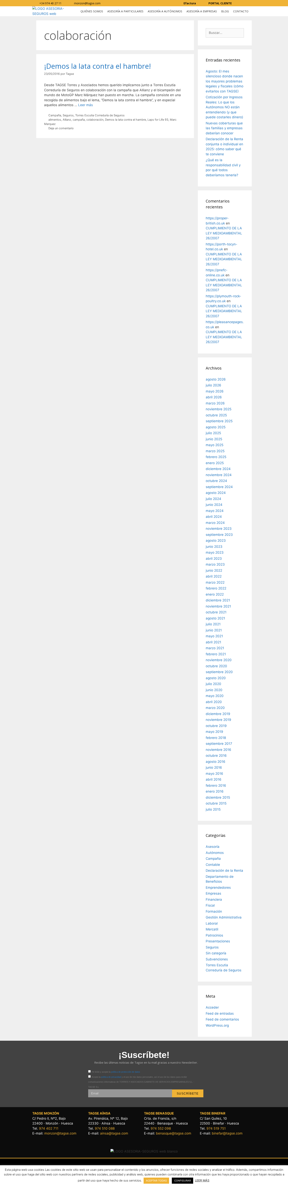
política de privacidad (111, 1077)
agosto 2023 (216, 540)
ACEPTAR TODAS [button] (156, 1180)
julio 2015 (213, 809)
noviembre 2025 (218, 409)
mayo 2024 (215, 511)
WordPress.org (217, 1025)
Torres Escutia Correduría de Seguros (100, 115)
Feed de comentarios (222, 1019)
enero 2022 (215, 594)
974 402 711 (48, 1128)
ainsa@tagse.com (114, 1133)
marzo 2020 (215, 708)
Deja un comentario (61, 128)
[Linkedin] (251, 3)
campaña (79, 119)
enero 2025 (215, 463)
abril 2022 (214, 576)
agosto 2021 (215, 618)
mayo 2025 (214, 445)
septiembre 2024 (219, 487)
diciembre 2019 (218, 714)
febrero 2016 (216, 785)
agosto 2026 (216, 379)
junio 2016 (214, 767)
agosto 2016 (215, 762)
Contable (213, 865)
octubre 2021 (216, 612)
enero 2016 (215, 791)
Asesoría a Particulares (125, 11)
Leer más (85, 105)
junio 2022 (214, 570)
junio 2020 (214, 690)
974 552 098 (161, 1128)
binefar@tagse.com (227, 1133)
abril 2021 (213, 642)
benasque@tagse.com (173, 1133)
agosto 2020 (216, 678)
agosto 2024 (216, 493)
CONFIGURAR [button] (182, 1180)
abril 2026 (214, 397)
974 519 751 (216, 1128)
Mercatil (212, 929)
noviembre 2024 (219, 475)
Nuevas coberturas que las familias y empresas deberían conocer (224, 128)
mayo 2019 (214, 732)
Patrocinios (214, 935)
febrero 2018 (216, 738)
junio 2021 (214, 630)
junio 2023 (214, 547)
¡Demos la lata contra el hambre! (97, 66)
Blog (225, 11)
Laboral (212, 923)
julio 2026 (213, 385)
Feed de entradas (220, 1013)
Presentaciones (218, 941)
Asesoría (212, 847)
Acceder (212, 1007)
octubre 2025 (216, 415)
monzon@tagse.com (60, 1133)
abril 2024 (214, 517)
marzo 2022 (215, 582)
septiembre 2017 (219, 744)
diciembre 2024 (218, 469)
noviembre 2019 (218, 720)
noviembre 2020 (219, 660)
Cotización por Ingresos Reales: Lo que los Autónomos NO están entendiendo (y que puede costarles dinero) (224, 107)
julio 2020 (213, 684)
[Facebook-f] (236, 3)
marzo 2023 (215, 564)
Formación (214, 911)
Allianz (67, 119)
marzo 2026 (215, 403)
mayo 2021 (214, 636)
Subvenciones (217, 959)
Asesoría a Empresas (202, 11)
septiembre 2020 (219, 672)
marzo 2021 (215, 648)
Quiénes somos (92, 11)
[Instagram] (244, 3)
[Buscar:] (225, 33)
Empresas (213, 893)
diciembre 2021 (218, 600)
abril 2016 (213, 779)
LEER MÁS (202, 1180)
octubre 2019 (216, 726)
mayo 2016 (214, 774)
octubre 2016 (216, 756)
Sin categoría (216, 953)
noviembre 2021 (218, 606)
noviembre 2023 (219, 529)
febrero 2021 (216, 654)
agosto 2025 (216, 427)
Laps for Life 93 (158, 119)
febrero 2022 (216, 588)
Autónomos (215, 853)
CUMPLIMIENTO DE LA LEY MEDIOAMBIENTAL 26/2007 (224, 233)
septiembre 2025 (219, 421)
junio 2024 (214, 505)
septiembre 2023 (219, 535)
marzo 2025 (215, 451)
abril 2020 (214, 702)
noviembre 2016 (218, 750)
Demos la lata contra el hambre (125, 119)
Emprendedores (218, 888)
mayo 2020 (215, 696)
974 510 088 (105, 1128)
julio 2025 (213, 433)
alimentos (54, 119)
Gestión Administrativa (224, 917)
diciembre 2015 (218, 797)
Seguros (68, 115)
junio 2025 (214, 439)
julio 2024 (213, 499)
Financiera (214, 899)
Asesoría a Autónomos (165, 11)
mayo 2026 (215, 391)
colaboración (94, 119)
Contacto (240, 11)
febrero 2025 (216, 457)
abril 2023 (214, 559)
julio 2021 (213, 624)
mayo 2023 (215, 552)
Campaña (54, 115)
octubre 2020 (216, 666)
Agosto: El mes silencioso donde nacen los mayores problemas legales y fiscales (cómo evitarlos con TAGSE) (224, 81)
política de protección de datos (125, 1072)
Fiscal (210, 905)
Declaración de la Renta (224, 870)
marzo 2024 (215, 523)
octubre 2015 (216, 803)
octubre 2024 (216, 481)
